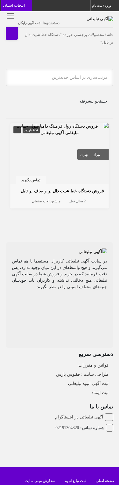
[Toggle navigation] (9, 15)
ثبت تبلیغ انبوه (75, 481)
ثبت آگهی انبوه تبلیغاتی (88, 383)
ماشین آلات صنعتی (46, 201)
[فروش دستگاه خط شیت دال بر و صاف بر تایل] (59, 129)
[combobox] (59, 77)
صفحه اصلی (105, 481)
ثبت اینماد (100, 392)
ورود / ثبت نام (102, 5)
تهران (96, 154)
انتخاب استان (14, 5)
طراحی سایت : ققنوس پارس (82, 374)
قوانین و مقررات (93, 365)
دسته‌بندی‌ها (51, 23)
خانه (110, 35)
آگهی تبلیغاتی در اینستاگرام (79, 417)
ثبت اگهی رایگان (29, 23)
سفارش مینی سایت (40, 481)
